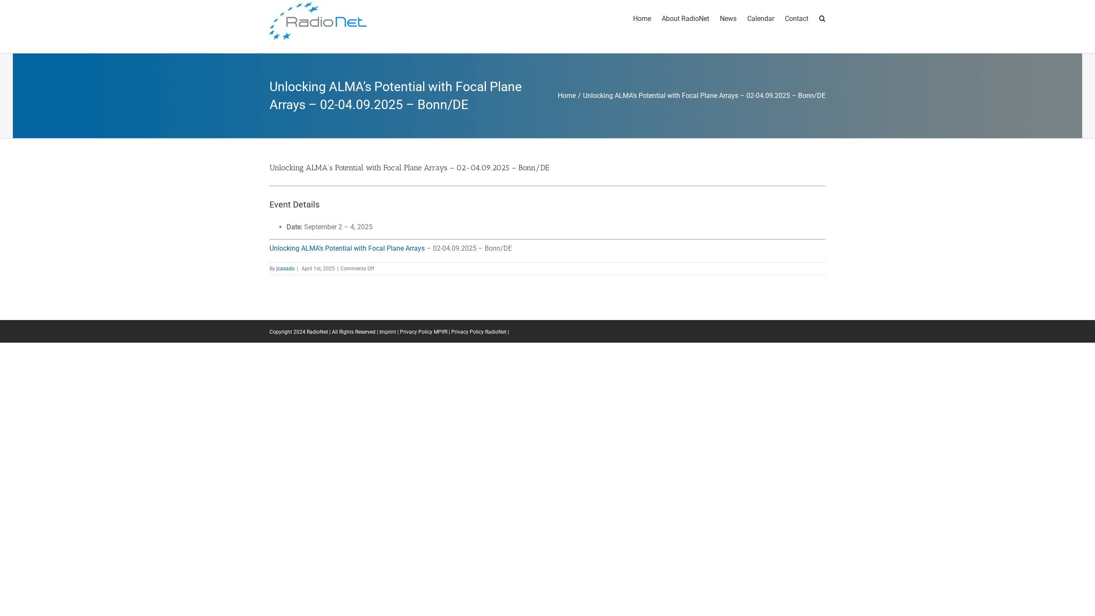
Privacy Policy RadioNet (478, 332)
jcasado (285, 269)
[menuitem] (647, 18)
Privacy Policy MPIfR (423, 332)
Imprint (387, 332)
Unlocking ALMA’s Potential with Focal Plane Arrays (347, 248)
